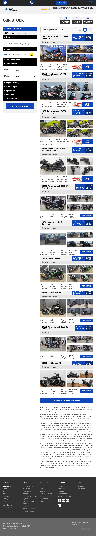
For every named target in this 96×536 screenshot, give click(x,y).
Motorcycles (7, 486)
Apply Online (26, 506)
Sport (5, 489)
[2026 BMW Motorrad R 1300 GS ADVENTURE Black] (66, 344)
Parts (42, 489)
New (8, 55)
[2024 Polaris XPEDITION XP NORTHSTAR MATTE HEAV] (66, 239)
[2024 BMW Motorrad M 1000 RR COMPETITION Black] (66, 53)
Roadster (6, 496)
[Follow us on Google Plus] (68, 500)
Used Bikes (26, 494)
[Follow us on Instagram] (60, 505)
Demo (16, 55)
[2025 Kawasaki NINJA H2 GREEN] (66, 273)
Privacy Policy (82, 486)
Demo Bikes (26, 491)
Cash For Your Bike (29, 501)
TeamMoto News (64, 496)
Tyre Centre (44, 491)
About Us (61, 489)
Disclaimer (81, 489)
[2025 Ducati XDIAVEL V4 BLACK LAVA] (66, 378)
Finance (25, 504)
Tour (4, 494)
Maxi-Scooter (8, 505)
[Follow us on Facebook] (60, 500)
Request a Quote (28, 511)
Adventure (6, 501)
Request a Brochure (29, 509)
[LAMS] (31, 55)
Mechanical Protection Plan (45, 500)
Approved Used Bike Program (29, 497)
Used (24, 55)
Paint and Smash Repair (46, 495)
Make (6, 70)
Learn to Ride (63, 494)
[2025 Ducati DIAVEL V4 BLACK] (66, 308)
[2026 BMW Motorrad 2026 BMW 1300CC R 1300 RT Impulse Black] (66, 203)
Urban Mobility (8, 507)
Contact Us (62, 486)
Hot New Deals (27, 486)
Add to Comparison (50, 42)
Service (43, 486)
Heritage (6, 499)
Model (6, 76)
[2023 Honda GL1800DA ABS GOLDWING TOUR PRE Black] (66, 166)
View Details (87, 67)
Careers (61, 491)
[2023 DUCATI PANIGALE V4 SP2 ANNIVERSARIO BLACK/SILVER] (66, 91)
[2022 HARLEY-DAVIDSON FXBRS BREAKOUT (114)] (66, 128)
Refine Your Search (12, 29)
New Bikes (26, 489)
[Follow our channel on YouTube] (64, 500)
